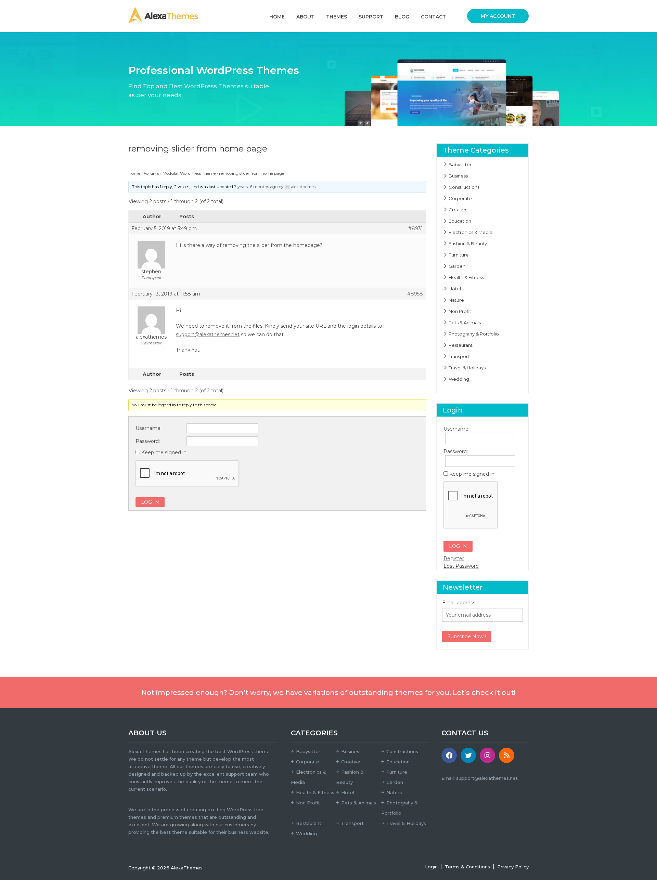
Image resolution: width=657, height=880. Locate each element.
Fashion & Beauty (468, 243)
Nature (456, 300)
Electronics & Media (470, 232)
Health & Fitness (466, 277)
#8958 (415, 294)
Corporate (460, 198)
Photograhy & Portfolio (474, 334)
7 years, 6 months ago (256, 186)
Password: (148, 441)
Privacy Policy (513, 866)
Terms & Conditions (467, 866)
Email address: (459, 603)
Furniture (459, 255)
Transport (459, 356)
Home (277, 17)
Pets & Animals (465, 322)
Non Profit (460, 311)
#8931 (415, 228)
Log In (150, 502)
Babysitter (460, 164)
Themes (336, 17)
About (305, 17)
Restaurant (461, 345)
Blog (402, 17)
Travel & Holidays (467, 367)
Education (460, 221)
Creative (458, 209)
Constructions (464, 187)
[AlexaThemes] (163, 15)
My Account (498, 16)
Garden (457, 266)
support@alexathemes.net (208, 334)
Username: (149, 428)
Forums (151, 173)
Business (458, 176)
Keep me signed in (163, 452)
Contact (433, 17)
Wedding (459, 379)
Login (431, 866)
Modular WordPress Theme (189, 173)
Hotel (455, 288)
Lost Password (461, 566)
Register (453, 558)
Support (371, 17)
